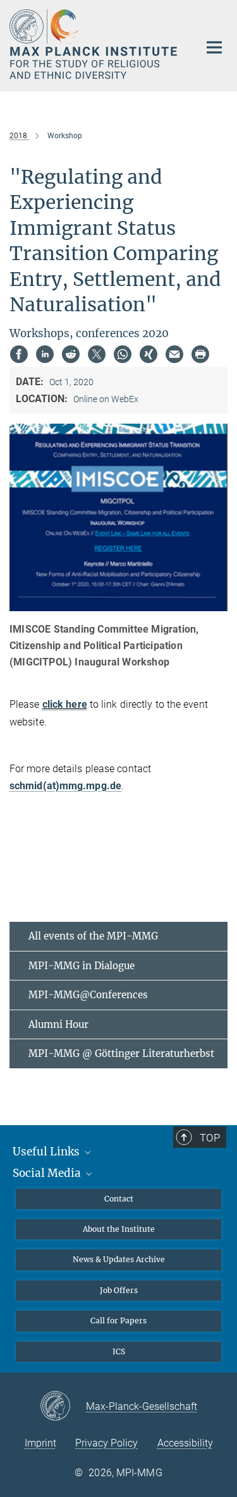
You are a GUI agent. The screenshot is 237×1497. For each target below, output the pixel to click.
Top (210, 1137)
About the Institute (119, 1229)
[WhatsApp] (122, 354)
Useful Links (47, 1151)
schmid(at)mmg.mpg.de (65, 786)
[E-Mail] (174, 354)
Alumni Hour (58, 1024)
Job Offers (119, 1290)
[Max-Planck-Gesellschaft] (63, 1407)
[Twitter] (96, 354)
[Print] (200, 354)
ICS (118, 1351)
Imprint (40, 1443)
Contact (118, 1198)
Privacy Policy (106, 1443)
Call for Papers (118, 1320)
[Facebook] (18, 354)
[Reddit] (70, 354)
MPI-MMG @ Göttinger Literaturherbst (121, 1053)
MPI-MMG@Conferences (88, 995)
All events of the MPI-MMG (93, 936)
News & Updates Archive (119, 1259)
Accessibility (185, 1443)
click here (64, 704)
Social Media (48, 1173)
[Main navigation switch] (214, 47)
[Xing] (148, 354)
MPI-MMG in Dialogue (81, 966)
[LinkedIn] (44, 354)
